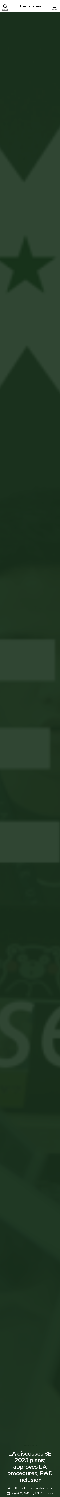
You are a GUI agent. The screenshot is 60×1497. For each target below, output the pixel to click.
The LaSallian (30, 6)
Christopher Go (23, 1488)
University (29, 1445)
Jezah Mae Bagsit (43, 1488)
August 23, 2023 (20, 1493)
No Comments (45, 1493)
